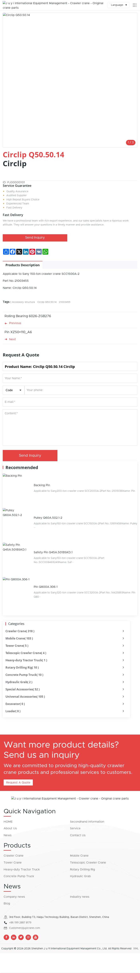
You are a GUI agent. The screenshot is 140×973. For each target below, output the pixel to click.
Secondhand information (87, 821)
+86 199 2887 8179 (20, 922)
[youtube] (35, 937)
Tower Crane (16, 646)
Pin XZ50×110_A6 (18, 332)
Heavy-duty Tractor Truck (26, 660)
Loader (12, 711)
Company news (14, 896)
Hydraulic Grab (18, 682)
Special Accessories (22, 689)
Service (75, 828)
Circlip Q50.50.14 (47, 302)
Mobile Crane (19, 638)
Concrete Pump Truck (24, 675)
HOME (8, 821)
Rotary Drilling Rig (22, 667)
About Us (10, 828)
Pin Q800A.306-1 (46, 586)
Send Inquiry (35, 237)
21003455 (64, 302)
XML (136, 948)
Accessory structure (23, 302)
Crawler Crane (19, 631)
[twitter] (21, 937)
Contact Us (77, 835)
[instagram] (28, 937)
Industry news (79, 896)
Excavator (15, 704)
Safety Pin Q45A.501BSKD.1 (53, 552)
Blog (7, 903)
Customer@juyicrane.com (24, 928)
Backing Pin (42, 485)
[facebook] (6, 937)
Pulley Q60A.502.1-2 (48, 517)
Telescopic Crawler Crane (25, 653)
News (7, 835)
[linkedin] (13, 937)
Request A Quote (18, 782)
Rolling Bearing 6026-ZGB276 (28, 316)
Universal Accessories (25, 697)
